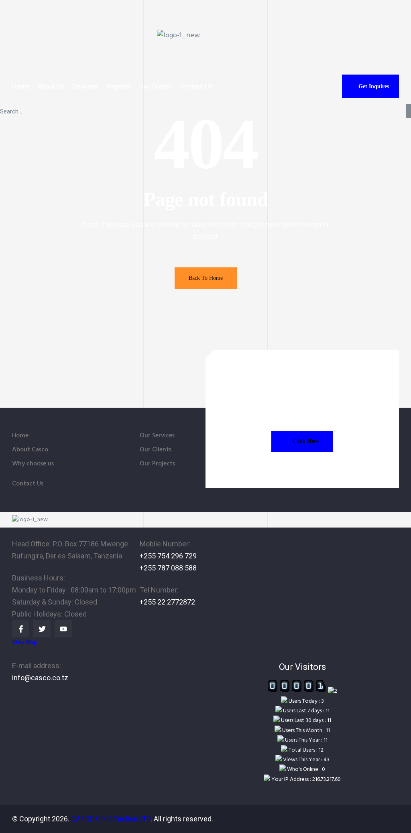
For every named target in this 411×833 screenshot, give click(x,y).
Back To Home (206, 278)
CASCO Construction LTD (111, 819)
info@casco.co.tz (40, 677)
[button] (370, 86)
